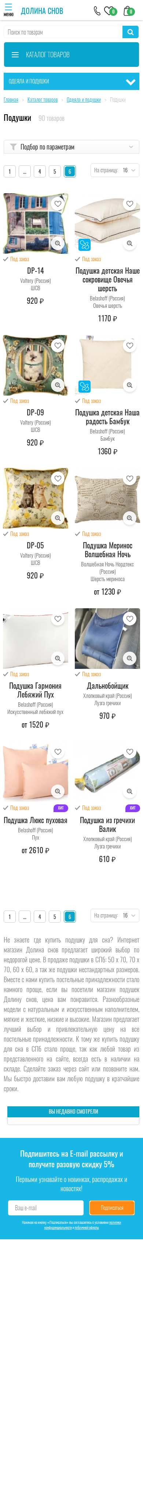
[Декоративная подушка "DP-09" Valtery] (36, 365)
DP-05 (35, 545)
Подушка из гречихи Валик (107, 824)
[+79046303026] (97, 10)
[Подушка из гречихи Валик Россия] (107, 771)
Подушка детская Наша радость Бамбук (107, 417)
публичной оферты (87, 1227)
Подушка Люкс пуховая (35, 820)
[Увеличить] (58, 243)
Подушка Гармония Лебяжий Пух (35, 690)
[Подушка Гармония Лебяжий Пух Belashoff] (36, 638)
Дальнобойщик (107, 685)
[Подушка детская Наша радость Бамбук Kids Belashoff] (107, 365)
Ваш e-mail (26, 1208)
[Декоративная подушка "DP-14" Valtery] (36, 223)
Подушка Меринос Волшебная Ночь (107, 550)
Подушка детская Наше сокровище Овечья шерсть (108, 279)
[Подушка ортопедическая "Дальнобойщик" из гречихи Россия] (107, 638)
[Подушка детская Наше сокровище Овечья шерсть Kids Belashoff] (107, 223)
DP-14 (35, 270)
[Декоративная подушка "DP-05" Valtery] (36, 498)
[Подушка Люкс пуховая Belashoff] (36, 771)
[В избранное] (58, 203)
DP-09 (35, 412)
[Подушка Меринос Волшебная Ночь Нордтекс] (107, 498)
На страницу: (104, 170)
